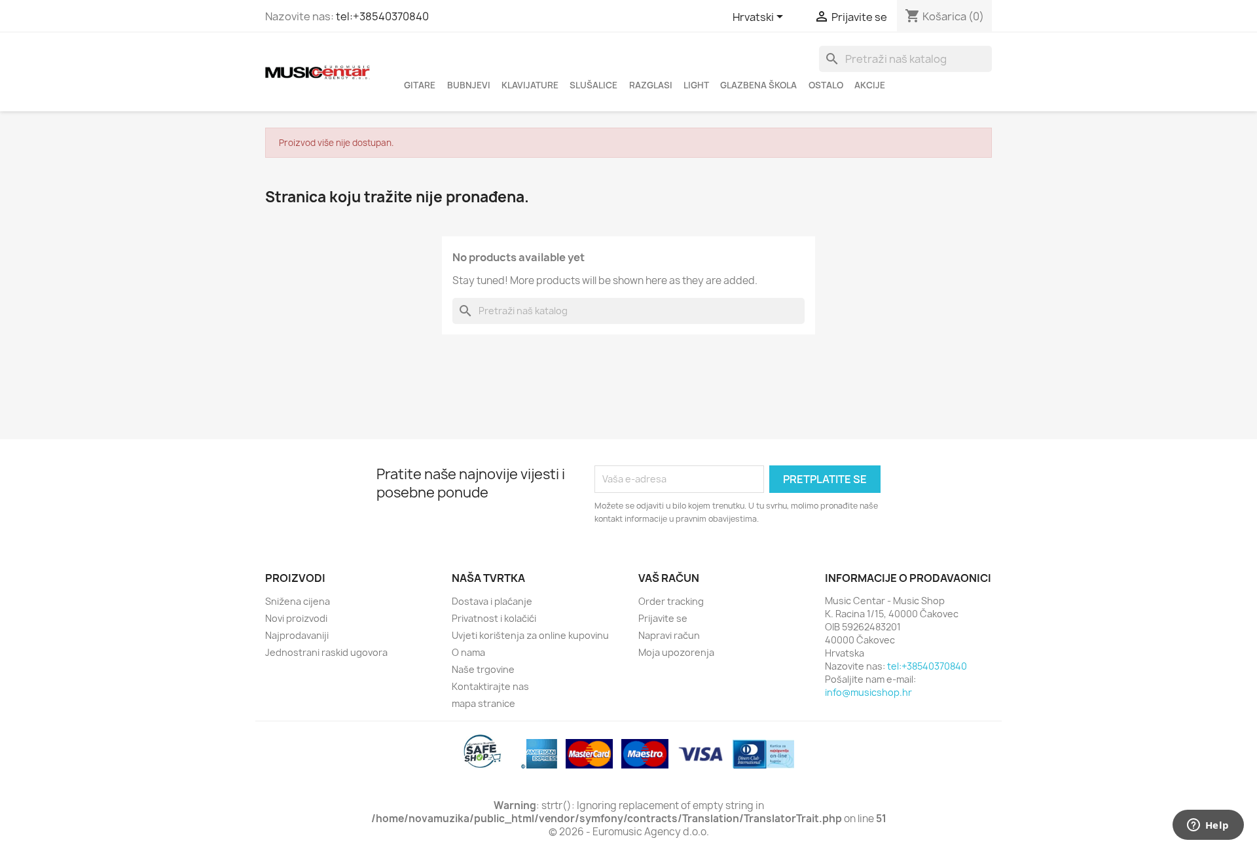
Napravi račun (669, 635)
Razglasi (650, 85)
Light (696, 85)
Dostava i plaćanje (492, 601)
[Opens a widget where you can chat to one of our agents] (1208, 826)
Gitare (419, 85)
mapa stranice (483, 703)
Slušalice (593, 85)
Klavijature (529, 85)
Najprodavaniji (297, 635)
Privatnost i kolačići (494, 618)
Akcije (869, 85)
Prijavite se (662, 618)
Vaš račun (668, 578)
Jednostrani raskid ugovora (326, 652)
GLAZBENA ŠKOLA (758, 85)
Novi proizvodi (296, 618)
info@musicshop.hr (868, 692)
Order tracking (671, 601)
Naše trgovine (483, 669)
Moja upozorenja (676, 652)
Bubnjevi (468, 85)
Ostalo (826, 85)
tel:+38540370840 (382, 16)
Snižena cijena (297, 601)
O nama (468, 652)
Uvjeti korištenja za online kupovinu (530, 635)
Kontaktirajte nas (490, 686)
